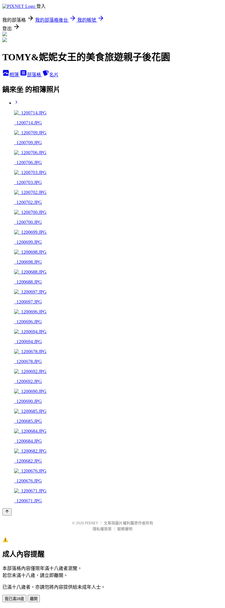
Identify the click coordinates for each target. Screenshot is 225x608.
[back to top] (7, 512)
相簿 (14, 74)
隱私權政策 (102, 529)
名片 (54, 74)
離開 (34, 599)
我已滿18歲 (14, 599)
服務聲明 (124, 529)
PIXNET (91, 523)
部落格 (34, 74)
